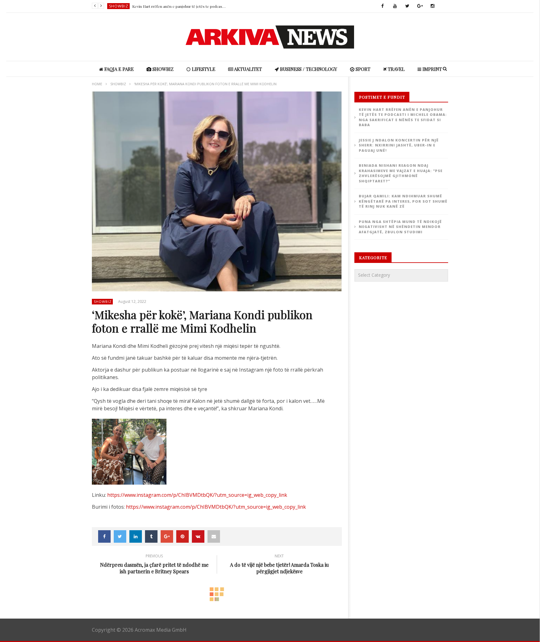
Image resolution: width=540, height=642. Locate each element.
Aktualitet (247, 69)
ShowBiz (118, 6)
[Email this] (214, 536)
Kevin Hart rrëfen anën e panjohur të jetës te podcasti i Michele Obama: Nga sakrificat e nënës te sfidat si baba (403, 117)
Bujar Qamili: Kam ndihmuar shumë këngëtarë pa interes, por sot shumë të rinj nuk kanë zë (403, 201)
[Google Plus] (420, 6)
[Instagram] (432, 6)
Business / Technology (308, 69)
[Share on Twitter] (120, 536)
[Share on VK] (198, 536)
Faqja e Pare (118, 69)
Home (97, 83)
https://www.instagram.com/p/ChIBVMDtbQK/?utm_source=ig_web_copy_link (197, 494)
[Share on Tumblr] (151, 536)
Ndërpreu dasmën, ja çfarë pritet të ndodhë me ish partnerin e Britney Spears (154, 565)
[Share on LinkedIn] (135, 536)
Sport (362, 69)
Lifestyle (203, 69)
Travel (396, 69)
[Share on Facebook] (104, 536)
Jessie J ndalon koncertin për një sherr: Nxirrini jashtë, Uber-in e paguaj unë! (179, 6)
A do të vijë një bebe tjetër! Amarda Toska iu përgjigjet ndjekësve (279, 565)
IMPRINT (431, 69)
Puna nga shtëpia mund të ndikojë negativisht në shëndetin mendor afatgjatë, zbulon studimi (400, 226)
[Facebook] (382, 6)
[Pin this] (182, 536)
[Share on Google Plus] (167, 536)
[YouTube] (395, 6)
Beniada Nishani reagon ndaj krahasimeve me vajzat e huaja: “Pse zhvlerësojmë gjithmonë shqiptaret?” (400, 173)
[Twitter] (407, 6)
